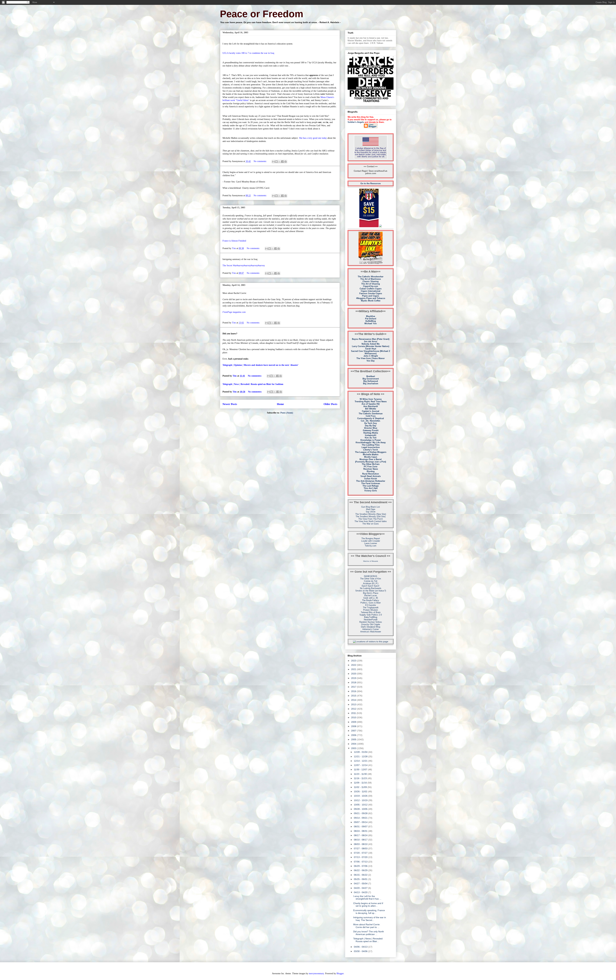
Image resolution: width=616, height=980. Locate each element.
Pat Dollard (370, 318)
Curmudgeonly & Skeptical (370, 418)
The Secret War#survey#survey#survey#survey (243, 265)
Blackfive (370, 316)
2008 (354, 726)
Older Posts (330, 404)
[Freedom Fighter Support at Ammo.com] (380, 226)
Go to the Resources (370, 183)
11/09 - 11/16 (361, 782)
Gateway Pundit (370, 430)
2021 (354, 669)
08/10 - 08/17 (361, 839)
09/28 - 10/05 (361, 809)
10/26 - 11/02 (361, 791)
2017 (354, 687)
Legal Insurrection (371, 447)
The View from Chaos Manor (370, 358)
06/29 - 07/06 (361, 866)
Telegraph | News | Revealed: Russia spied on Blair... (368, 940)
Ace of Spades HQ (371, 404)
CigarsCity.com (370, 286)
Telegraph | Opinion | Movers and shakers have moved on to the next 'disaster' (260, 365)
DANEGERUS (370, 576)
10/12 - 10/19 (361, 800)
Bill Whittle (370, 409)
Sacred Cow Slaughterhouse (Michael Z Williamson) (370, 352)
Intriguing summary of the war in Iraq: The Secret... (369, 918)
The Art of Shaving (370, 284)
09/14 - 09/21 (361, 818)
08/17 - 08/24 (361, 835)
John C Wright (371, 356)
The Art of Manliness (370, 279)
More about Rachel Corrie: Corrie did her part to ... (366, 925)
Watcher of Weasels (370, 561)
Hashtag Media (370, 433)
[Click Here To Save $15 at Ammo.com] (369, 226)
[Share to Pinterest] (285, 161)
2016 (354, 691)
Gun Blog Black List (370, 507)
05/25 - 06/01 (361, 879)
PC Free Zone (370, 466)
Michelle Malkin (370, 454)
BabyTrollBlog (370, 617)
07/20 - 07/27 (361, 853)
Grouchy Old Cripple (370, 624)
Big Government (371, 379)
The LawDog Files (371, 445)
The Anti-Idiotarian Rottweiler (370, 481)
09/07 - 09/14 (361, 822)
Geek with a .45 (370, 598)
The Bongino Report (370, 538)
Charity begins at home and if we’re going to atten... (368, 904)
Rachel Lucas (370, 595)
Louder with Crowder (370, 541)
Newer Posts (229, 404)
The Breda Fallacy (370, 600)
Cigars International (370, 291)
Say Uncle (370, 511)
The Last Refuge (371, 486)
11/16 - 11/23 (361, 778)
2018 (354, 682)
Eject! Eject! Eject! (370, 586)
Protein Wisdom (370, 610)
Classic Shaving (371, 281)
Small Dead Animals (370, 476)
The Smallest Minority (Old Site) (370, 516)
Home (280, 404)
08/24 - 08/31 (361, 831)
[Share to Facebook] (282, 161)
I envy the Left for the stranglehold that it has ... (367, 897)
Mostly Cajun (370, 457)
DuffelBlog (370, 321)
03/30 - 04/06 (361, 951)
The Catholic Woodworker (370, 276)
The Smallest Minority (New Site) (370, 514)
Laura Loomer (370, 543)
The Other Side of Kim (370, 578)
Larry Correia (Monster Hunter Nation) (370, 346)
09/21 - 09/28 (361, 813)
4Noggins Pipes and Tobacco (370, 298)
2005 (354, 739)
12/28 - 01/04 (361, 752)
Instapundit (370, 435)
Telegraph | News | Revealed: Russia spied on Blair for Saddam (252, 384)
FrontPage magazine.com (234, 312)
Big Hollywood (370, 381)
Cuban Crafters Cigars (370, 288)
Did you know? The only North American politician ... (368, 933)
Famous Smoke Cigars (370, 293)
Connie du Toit (370, 581)
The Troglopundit (370, 607)
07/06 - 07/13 (361, 861)
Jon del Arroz (370, 341)
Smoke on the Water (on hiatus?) (370, 590)
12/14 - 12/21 (361, 761)
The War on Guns (370, 524)
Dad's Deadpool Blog (370, 627)
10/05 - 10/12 (361, 804)
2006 (354, 735)
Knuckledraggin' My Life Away (371, 442)
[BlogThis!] (276, 161)
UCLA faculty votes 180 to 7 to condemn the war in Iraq (248, 53)
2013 (354, 704)
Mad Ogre (370, 509)
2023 (354, 660)
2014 (354, 700)
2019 (354, 678)
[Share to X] (279, 161)
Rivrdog (371, 471)
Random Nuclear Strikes (370, 622)
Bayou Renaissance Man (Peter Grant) (370, 339)
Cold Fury (371, 416)
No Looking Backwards (370, 588)
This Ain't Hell (371, 488)
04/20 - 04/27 (361, 888)
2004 (354, 744)
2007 (354, 730)
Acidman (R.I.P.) (370, 583)
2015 (354, 695)
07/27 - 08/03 (361, 848)
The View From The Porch (370, 519)
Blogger (340, 973)
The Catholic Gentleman (371, 413)
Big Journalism (370, 383)
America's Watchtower (370, 631)
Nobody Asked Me (371, 344)
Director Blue (370, 428)
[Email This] (273, 161)
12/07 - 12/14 (361, 765)
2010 (354, 717)
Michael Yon (370, 323)
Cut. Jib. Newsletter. (371, 421)
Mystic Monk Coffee (370, 300)
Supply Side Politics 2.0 (370, 615)
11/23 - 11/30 (361, 774)
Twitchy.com (370, 546)
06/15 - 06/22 (361, 875)
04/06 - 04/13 (361, 946)
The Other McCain (371, 464)
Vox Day (371, 361)
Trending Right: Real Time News (371, 401)
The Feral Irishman (370, 483)
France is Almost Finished (234, 241)
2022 (354, 665)
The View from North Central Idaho (371, 521)
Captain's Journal (370, 411)
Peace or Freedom (261, 14)
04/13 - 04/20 (361, 892)
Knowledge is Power (370, 440)
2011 (354, 713)
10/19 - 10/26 (361, 796)
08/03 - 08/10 (361, 844)
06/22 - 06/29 (361, 870)
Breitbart (370, 376)
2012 (354, 709)
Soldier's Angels (356, 122)
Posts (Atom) (286, 413)
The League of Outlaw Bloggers (370, 452)
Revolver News (370, 469)
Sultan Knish (370, 478)
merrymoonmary (316, 973)
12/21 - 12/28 (361, 756)
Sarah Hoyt (370, 348)
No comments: (260, 161)
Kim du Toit (370, 437)
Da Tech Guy (370, 423)
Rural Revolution (370, 474)
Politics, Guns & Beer (370, 603)
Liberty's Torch (370, 449)
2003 (354, 748)
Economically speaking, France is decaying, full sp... (369, 911)
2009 (354, 722)
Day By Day (370, 425)
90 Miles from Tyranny (371, 399)
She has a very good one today (313, 138)
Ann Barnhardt (370, 406)
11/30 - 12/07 (361, 769)
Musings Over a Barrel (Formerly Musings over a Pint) (370, 460)
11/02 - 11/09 (361, 787)
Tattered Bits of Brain (371, 612)
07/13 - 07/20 (361, 857)
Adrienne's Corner (370, 629)
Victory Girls (370, 490)
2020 (354, 673)
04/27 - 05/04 (361, 883)
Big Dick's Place (370, 593)
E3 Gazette (370, 605)
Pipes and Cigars (370, 296)
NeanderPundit (370, 619)
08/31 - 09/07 (361, 826)
